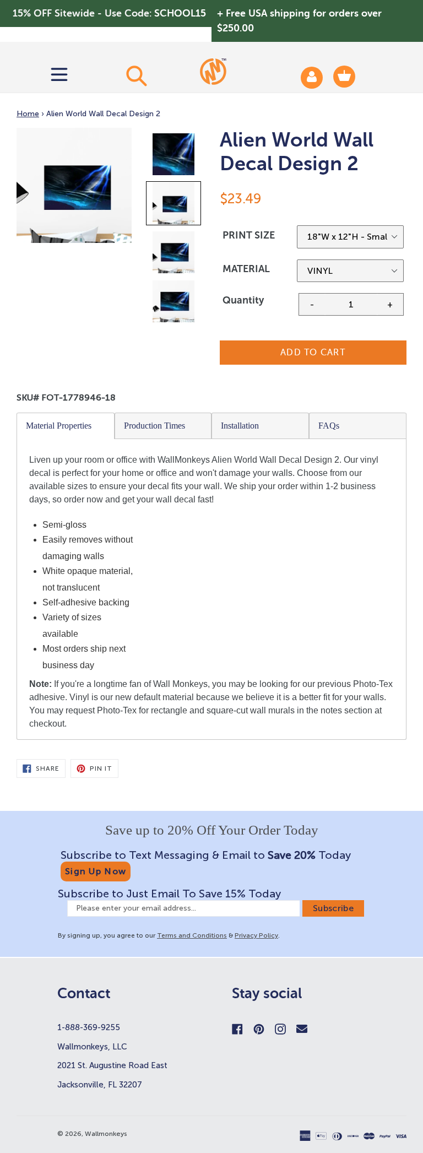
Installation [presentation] (240, 425)
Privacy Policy (256, 935)
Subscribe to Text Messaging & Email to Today (206, 855)
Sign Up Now (95, 871)
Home (28, 113)
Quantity (243, 300)
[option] (174, 156)
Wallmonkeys (106, 1134)
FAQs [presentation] (328, 425)
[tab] (66, 426)
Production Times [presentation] (154, 425)
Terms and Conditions (192, 935)
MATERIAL (246, 269)
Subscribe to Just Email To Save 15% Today (169, 893)
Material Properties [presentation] (58, 425)
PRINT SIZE (249, 235)
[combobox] (136, 75)
